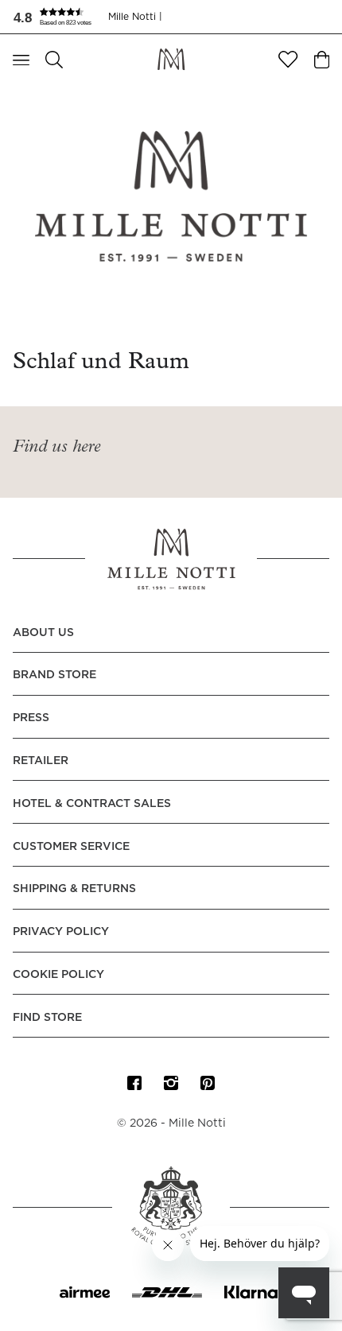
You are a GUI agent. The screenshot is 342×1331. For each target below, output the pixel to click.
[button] (60, 16)
